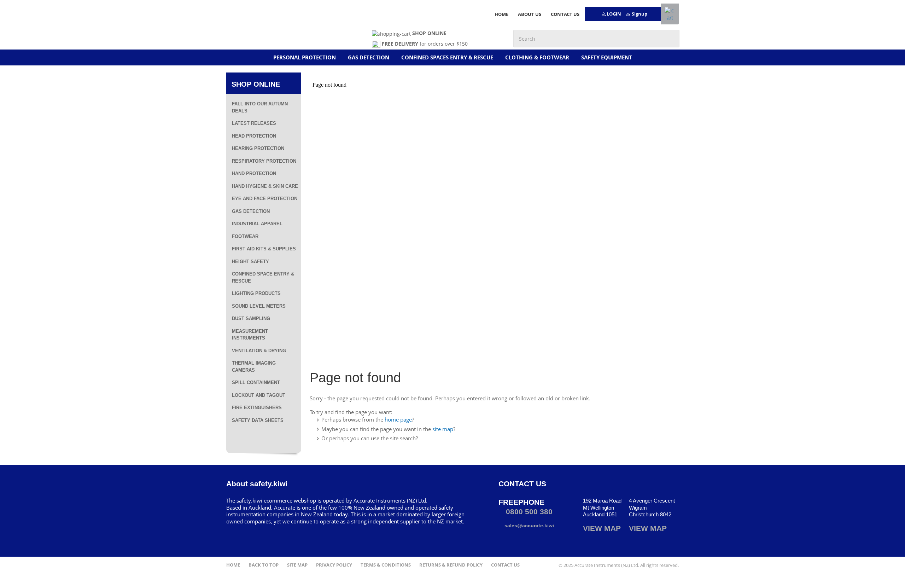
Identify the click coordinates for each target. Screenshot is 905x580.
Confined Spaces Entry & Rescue (447, 57)
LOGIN (614, 14)
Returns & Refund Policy (451, 565)
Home (233, 565)
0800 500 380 (528, 512)
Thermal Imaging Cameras (254, 366)
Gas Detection (368, 57)
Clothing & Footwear (537, 57)
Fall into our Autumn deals (260, 107)
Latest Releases (254, 123)
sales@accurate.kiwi (528, 525)
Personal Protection (304, 57)
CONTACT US (565, 14)
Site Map (297, 565)
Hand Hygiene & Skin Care (265, 186)
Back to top (264, 565)
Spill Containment (256, 382)
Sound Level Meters (259, 306)
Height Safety (250, 261)
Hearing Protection (258, 148)
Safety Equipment (606, 57)
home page (398, 419)
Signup (639, 14)
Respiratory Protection (264, 161)
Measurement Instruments (250, 335)
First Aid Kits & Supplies (264, 248)
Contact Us (505, 565)
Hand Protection (254, 173)
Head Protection (254, 136)
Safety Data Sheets (258, 420)
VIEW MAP (602, 528)
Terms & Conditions (386, 565)
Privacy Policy (334, 565)
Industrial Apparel (257, 223)
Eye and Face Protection (264, 198)
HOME (501, 14)
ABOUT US (529, 14)
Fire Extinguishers (257, 407)
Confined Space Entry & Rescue (263, 277)
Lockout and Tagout (258, 395)
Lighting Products (256, 293)
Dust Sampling (251, 318)
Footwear (245, 236)
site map (442, 429)
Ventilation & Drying (259, 350)
